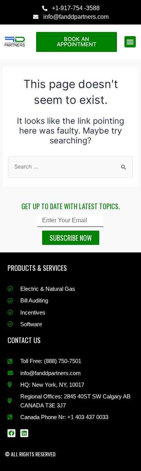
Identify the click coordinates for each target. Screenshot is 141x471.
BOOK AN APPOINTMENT (76, 42)
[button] (130, 41)
